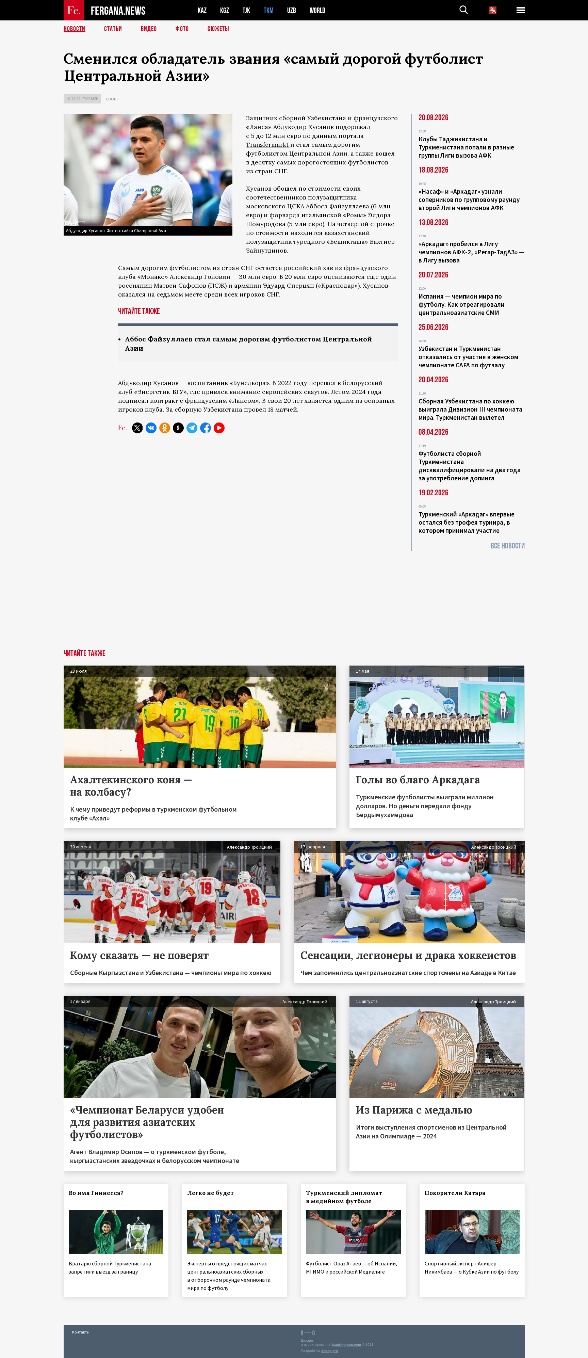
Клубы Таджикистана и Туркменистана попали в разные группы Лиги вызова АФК (466, 147)
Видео (149, 29)
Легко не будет (210, 1193)
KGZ (224, 10)
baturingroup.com (346, 1344)
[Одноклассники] (164, 427)
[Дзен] (178, 427)
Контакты (80, 1332)
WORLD (317, 10)
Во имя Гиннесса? (96, 1193)
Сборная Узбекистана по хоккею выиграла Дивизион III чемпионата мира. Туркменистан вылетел (470, 409)
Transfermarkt (268, 144)
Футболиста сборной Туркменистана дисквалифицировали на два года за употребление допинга (470, 465)
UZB (291, 10)
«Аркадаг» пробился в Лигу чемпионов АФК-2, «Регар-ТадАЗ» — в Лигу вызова (471, 252)
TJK (246, 10)
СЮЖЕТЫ (218, 29)
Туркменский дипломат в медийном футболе (344, 1197)
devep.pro (329, 1351)
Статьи (113, 29)
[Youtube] (219, 427)
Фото (182, 29)
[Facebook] (205, 427)
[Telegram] (191, 427)
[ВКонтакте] (151, 427)
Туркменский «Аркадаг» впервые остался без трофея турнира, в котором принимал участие (466, 522)
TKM (269, 10)
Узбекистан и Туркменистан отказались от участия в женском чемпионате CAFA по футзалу (468, 357)
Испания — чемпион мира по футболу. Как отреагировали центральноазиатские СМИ (462, 304)
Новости (74, 29)
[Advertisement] (294, 598)
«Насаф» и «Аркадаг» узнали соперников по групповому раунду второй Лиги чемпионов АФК (469, 199)
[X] (137, 427)
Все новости (508, 546)
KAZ (202, 10)
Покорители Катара (455, 1193)
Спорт (112, 98)
